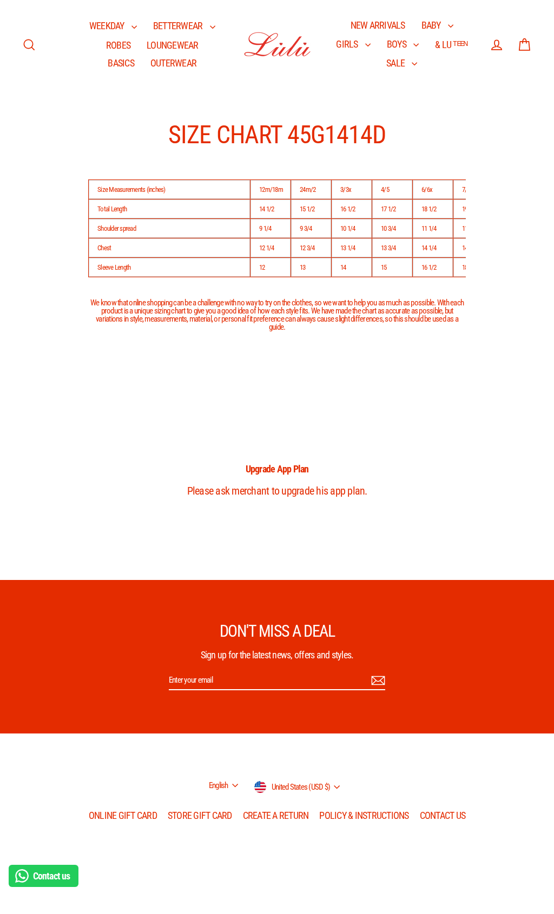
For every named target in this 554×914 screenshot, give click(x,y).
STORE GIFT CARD (200, 815)
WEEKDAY (107, 25)
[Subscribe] (376, 680)
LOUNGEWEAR (173, 45)
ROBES (118, 45)
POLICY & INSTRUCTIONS (363, 815)
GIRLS (348, 44)
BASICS (121, 63)
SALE (396, 63)
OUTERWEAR (173, 63)
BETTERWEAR (179, 25)
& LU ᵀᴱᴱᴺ (451, 44)
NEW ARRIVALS (378, 25)
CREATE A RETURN (276, 815)
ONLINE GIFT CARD (123, 815)
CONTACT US (443, 815)
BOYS (397, 44)
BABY (432, 25)
